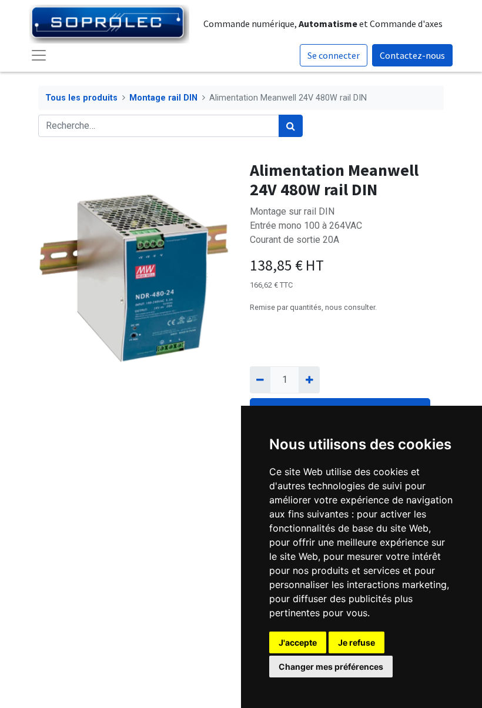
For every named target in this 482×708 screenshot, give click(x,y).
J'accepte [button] (298, 642)
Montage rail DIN (163, 98)
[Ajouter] (309, 379)
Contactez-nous (412, 55)
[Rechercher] (291, 126)
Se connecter (333, 55)
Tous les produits (81, 98)
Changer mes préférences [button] (331, 667)
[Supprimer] (260, 379)
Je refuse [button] (356, 642)
